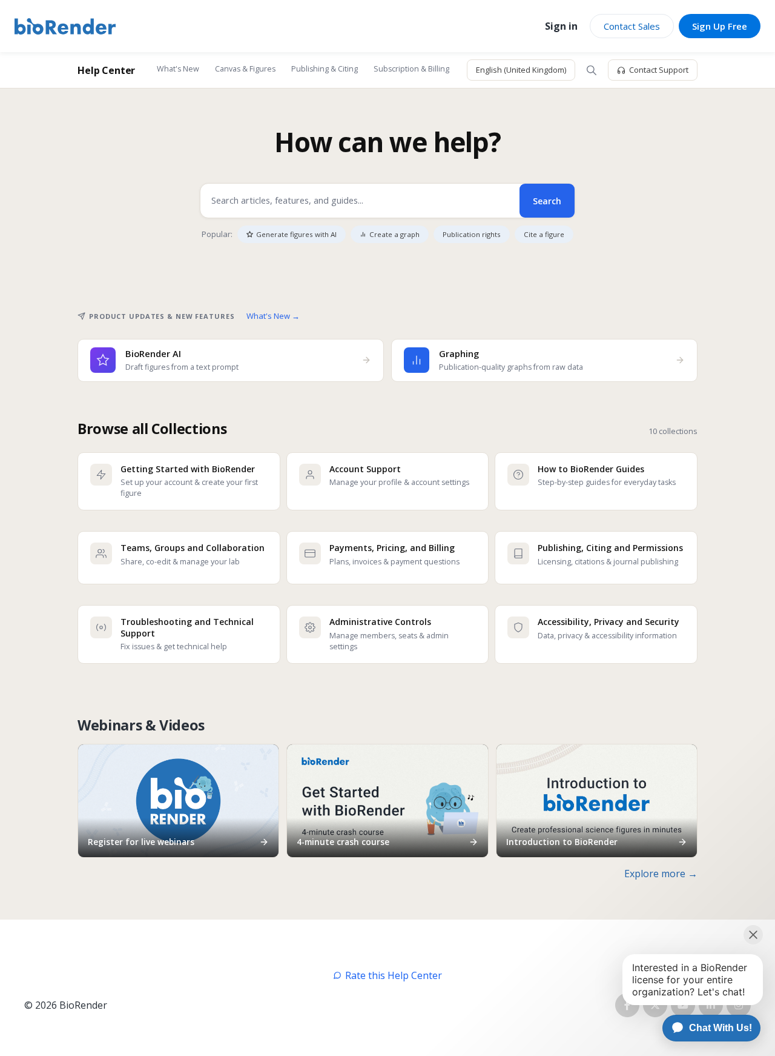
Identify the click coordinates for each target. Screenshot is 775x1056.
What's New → (273, 315)
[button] (591, 70)
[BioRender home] (65, 26)
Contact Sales (632, 26)
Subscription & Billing (411, 69)
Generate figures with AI (296, 234)
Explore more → (661, 873)
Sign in (561, 26)
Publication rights (472, 234)
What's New (178, 69)
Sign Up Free (719, 26)
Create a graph (394, 234)
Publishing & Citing (324, 69)
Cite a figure (544, 234)
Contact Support (658, 69)
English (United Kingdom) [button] (521, 69)
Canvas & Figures (245, 69)
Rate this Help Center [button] (393, 975)
